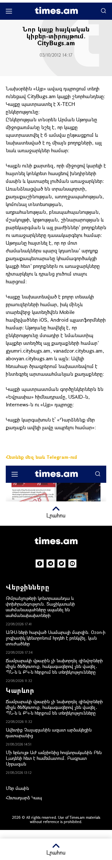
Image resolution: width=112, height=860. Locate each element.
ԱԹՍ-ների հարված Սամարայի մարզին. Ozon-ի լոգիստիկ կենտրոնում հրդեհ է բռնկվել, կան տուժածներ (55, 638)
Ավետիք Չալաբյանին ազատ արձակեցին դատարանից (49, 732)
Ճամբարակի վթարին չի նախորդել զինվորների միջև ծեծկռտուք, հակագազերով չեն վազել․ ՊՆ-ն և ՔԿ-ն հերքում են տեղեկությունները (54, 666)
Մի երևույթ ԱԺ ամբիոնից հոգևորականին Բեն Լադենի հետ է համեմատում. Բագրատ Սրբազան (54, 758)
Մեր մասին (17, 788)
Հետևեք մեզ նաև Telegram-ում (41, 457)
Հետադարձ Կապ (24, 797)
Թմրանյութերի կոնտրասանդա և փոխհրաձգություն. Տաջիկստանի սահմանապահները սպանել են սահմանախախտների (40, 606)
